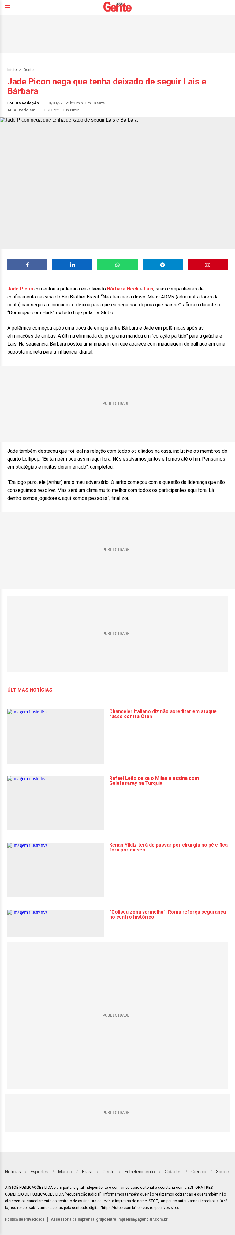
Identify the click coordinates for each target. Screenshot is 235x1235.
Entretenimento (140, 1171)
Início (12, 70)
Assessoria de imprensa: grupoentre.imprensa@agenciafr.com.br (109, 1219)
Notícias (13, 1171)
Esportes (39, 1171)
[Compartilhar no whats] (117, 264)
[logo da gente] (117, 7)
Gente (29, 70)
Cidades (173, 1171)
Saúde (222, 1171)
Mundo (65, 1171)
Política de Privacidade (25, 1219)
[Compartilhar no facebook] (27, 264)
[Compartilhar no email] (208, 264)
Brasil (87, 1171)
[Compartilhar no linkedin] (72, 264)
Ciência (198, 1171)
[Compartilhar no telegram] (163, 264)
